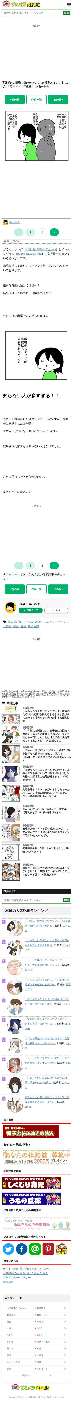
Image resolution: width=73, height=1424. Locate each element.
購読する (11, 891)
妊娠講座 (11, 1315)
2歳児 (40, 1335)
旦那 (39, 1362)
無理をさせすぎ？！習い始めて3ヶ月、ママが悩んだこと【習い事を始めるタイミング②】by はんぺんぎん (46, 832)
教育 (9, 1355)
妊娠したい (42, 1315)
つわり (40, 1321)
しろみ (28, 969)
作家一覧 (36, 99)
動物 (9, 1368)
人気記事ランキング (16, 1308)
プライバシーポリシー (17, 1277)
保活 (16, 626)
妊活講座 (41, 1308)
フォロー (11, 574)
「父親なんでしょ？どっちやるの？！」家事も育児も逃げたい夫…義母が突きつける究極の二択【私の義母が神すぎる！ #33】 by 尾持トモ (46, 774)
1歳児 (10, 1335)
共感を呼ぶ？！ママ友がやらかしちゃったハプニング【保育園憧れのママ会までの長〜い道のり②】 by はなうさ (46, 793)
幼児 (39, 1348)
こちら (18, 697)
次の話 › (58, 99)
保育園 (12, 621)
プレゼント (42, 1368)
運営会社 (8, 1282)
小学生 (40, 1355)
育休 (23, 626)
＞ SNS (56, 610)
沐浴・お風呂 (43, 1341)
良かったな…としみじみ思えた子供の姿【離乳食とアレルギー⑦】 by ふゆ (45, 810)
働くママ (23, 621)
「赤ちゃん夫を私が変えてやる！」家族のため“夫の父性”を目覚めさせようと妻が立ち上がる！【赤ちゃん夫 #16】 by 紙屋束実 (46, 716)
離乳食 (10, 1348)
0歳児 (40, 1328)
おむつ (10, 1341)
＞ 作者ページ (30, 610)
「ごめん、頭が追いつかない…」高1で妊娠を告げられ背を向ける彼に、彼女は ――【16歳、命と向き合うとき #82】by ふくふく (47, 755)
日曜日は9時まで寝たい (41, 249)
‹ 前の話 (14, 99)
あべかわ (14, 222)
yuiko (28, 1106)
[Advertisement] (36, 49)
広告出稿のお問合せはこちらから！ (25, 1273)
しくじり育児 (13, 1362)
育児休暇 (33, 626)
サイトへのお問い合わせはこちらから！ (28, 1268)
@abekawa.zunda (29, 253)
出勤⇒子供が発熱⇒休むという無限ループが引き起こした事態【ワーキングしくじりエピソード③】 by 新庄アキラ (46, 871)
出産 (9, 1328)
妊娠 (9, 1321)
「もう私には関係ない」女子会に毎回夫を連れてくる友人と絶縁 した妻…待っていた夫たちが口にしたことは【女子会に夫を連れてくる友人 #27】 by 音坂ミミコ (46, 735)
